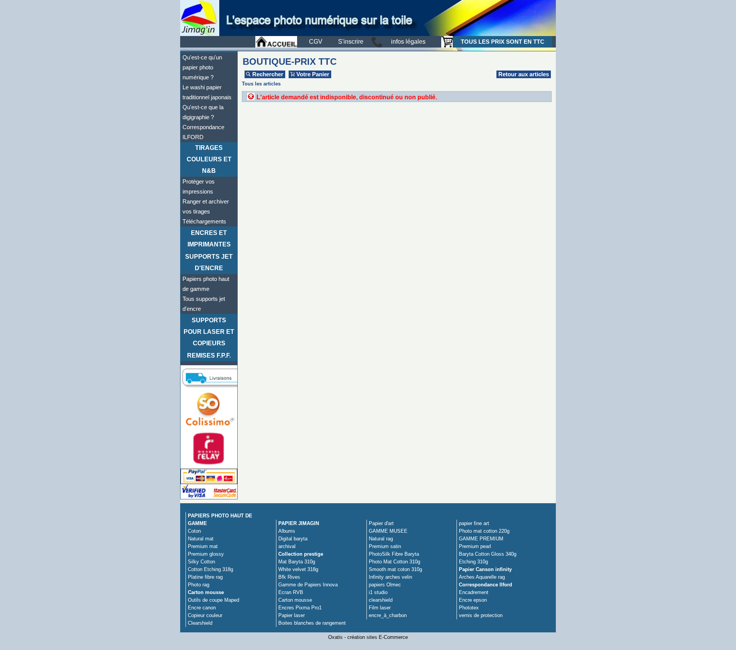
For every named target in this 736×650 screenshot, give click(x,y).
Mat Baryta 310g (296, 562)
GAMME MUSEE (388, 531)
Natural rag (381, 539)
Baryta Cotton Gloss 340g (487, 554)
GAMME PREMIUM (481, 539)
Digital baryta (292, 539)
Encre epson (473, 600)
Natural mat (201, 539)
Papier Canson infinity (485, 569)
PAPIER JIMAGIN (298, 523)
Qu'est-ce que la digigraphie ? (202, 112)
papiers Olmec (385, 585)
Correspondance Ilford (485, 585)
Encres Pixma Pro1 (300, 608)
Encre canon (202, 608)
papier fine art (474, 523)
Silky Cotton (201, 562)
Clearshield (200, 623)
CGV (315, 41)
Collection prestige (300, 554)
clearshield (381, 600)
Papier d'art (381, 523)
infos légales (408, 41)
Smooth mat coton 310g (395, 569)
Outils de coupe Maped (213, 600)
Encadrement (473, 592)
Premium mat (203, 546)
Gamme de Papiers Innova (308, 585)
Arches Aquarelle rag (482, 577)
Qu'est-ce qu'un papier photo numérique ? (202, 67)
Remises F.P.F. (209, 355)
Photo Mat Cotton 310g (394, 562)
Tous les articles (261, 84)
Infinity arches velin (390, 577)
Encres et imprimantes (209, 239)
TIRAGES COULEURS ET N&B (209, 159)
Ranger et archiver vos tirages (205, 207)
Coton (194, 531)
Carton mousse (206, 592)
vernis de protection (481, 615)
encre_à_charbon (388, 615)
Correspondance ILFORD (203, 132)
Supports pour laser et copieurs (209, 331)
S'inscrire (350, 41)
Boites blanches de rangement (312, 623)
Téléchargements (204, 221)
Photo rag (198, 585)
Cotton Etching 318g (210, 569)
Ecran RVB (290, 592)
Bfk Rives (289, 577)
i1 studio (378, 592)
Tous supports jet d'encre (203, 304)
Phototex (469, 608)
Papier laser (291, 615)
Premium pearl (475, 546)
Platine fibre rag (205, 577)
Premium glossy (206, 554)
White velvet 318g (298, 569)
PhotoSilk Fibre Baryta (394, 554)
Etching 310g (473, 562)
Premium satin (385, 546)
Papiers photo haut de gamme (205, 284)
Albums (286, 531)
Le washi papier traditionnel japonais (207, 92)
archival (287, 546)
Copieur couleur (205, 615)
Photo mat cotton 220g (484, 531)
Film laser (380, 608)
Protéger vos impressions (198, 187)
